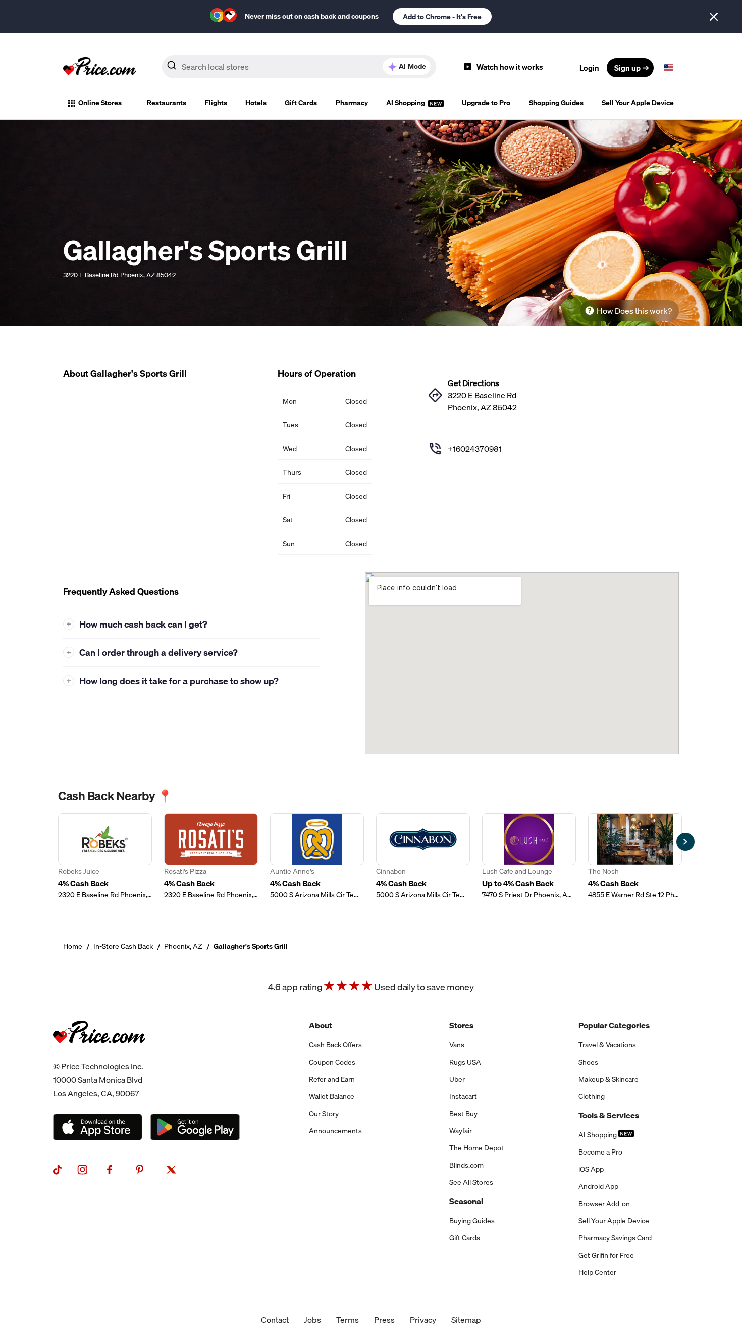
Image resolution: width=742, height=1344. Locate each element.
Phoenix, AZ (183, 946)
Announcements (335, 1130)
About (320, 1025)
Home (72, 946)
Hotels (256, 102)
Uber (457, 1079)
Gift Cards (301, 102)
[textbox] (668, 68)
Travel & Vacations (607, 1044)
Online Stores (100, 102)
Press (384, 1320)
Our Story (324, 1113)
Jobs (312, 1320)
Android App (598, 1186)
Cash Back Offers (335, 1044)
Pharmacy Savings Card (615, 1237)
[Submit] (172, 67)
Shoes (588, 1062)
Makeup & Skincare (608, 1079)
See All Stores (471, 1182)
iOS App (591, 1169)
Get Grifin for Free (606, 1255)
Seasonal (466, 1201)
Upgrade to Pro (486, 102)
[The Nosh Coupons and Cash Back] (635, 856)
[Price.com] (99, 1053)
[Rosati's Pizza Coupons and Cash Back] (211, 856)
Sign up (627, 68)
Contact (275, 1320)
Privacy (423, 1320)
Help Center (597, 1272)
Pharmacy (352, 102)
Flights (216, 102)
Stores (461, 1025)
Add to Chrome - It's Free (442, 16)
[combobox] (299, 66)
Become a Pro (600, 1152)
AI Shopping (406, 102)
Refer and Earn (332, 1079)
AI (412, 66)
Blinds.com (466, 1165)
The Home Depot (476, 1148)
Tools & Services (608, 1115)
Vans (456, 1044)
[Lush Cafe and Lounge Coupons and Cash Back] (529, 856)
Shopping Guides (556, 102)
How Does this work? (634, 310)
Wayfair (460, 1130)
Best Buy (463, 1113)
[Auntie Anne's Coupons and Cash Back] (317, 856)
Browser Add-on (604, 1203)
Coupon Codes (332, 1062)
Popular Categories (614, 1025)
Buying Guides (472, 1220)
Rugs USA (465, 1062)
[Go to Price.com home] (99, 67)
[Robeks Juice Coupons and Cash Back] (105, 856)
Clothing (591, 1096)
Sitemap (466, 1320)
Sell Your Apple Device (638, 102)
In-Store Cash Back (123, 946)
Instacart (463, 1096)
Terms (347, 1320)
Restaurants (166, 102)
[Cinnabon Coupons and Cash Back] (423, 856)
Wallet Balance (331, 1096)
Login (589, 68)
